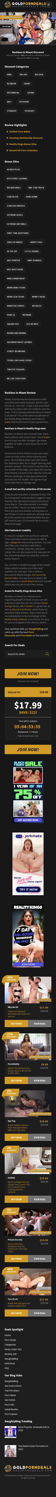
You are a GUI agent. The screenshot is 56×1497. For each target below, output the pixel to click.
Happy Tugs (36, 242)
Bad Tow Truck (36, 187)
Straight (12, 110)
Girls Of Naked (15, 242)
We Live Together (16, 378)
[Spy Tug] (28, 1103)
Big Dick (39, 74)
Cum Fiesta (12, 196)
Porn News (10, 1395)
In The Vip (12, 251)
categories (15, 542)
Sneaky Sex (13, 324)
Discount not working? (28, 681)
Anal (9, 74)
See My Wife (32, 324)
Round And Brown (21, 609)
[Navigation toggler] (48, 5)
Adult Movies (11, 1409)
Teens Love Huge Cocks (19, 360)
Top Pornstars (12, 1390)
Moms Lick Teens (15, 296)
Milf (9, 101)
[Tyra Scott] (28, 1281)
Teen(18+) (29, 110)
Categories (10, 1344)
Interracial (13, 92)
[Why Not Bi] (28, 989)
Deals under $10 (13, 1349)
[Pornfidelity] (28, 1046)
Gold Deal (10, 1363)
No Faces (36, 305)
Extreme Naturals (16, 224)
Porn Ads (9, 1404)
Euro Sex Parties (16, 205)
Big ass (23, 74)
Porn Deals (26, 635)
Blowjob (11, 83)
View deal (40, 1023)
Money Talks (38, 296)
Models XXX (10, 1353)
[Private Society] (28, 1222)
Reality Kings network (16, 619)
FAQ (7, 1368)
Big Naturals (14, 187)
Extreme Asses (15, 214)
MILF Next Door (15, 269)
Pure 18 (11, 314)
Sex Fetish (10, 1399)
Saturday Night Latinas (19, 342)
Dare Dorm (31, 196)
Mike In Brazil (35, 260)
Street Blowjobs (16, 351)
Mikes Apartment (16, 278)
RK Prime (27, 314)
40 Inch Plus (13, 169)
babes (8, 421)
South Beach (27, 581)
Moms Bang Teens (16, 287)
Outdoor (24, 101)
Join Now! (28, 674)
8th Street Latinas (17, 178)
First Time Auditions (18, 233)
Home (8, 1335)
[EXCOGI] (28, 1160)
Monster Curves (15, 305)
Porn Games (11, 1414)
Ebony (27, 83)
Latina (30, 92)
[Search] (47, 654)
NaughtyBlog (36, 628)
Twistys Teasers (16, 369)
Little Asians (32, 251)
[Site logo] (25, 5)
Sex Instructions (13, 1385)
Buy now (16, 1023)
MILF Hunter (26, 606)
